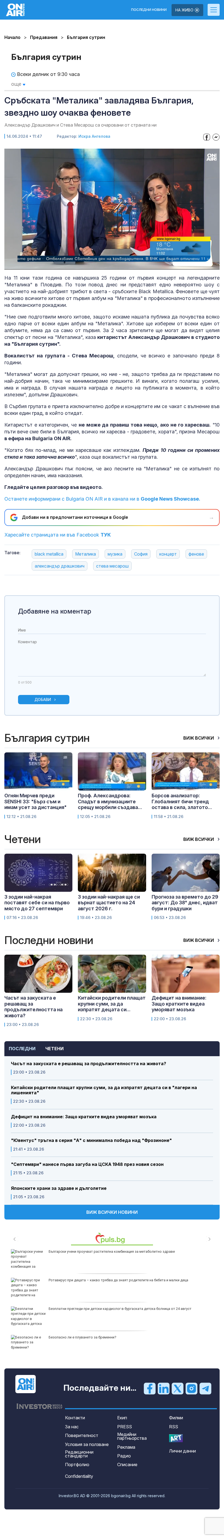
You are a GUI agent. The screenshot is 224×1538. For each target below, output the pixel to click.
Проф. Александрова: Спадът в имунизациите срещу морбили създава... (110, 801)
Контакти (75, 1418)
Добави (42, 699)
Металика (85, 554)
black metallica (49, 554)
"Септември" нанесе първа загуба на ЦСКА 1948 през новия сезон (87, 1164)
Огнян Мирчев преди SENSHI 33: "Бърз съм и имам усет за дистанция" (35, 801)
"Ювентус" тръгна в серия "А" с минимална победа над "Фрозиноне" (91, 1140)
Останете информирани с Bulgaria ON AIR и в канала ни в (102, 499)
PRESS (124, 1427)
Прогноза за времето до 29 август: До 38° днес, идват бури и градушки (185, 902)
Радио (124, 1456)
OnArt (176, 1438)
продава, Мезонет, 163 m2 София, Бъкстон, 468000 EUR (94, 1280)
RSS (173, 1427)
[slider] (98, 264)
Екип (122, 1418)
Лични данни (182, 1451)
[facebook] (150, 1388)
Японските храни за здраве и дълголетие (59, 1188)
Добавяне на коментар (54, 611)
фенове (196, 554)
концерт (168, 554)
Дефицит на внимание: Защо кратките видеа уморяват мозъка (84, 1116)
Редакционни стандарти (79, 1454)
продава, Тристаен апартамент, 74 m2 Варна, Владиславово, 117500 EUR (109, 1309)
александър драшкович (59, 566)
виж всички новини (112, 1212)
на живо (184, 10)
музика (115, 554)
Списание (127, 1464)
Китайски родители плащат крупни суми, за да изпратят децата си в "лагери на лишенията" (104, 1090)
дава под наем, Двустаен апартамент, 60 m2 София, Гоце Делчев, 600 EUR (110, 1251)
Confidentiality (79, 1476)
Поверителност (81, 1435)
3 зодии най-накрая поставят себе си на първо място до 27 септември (37, 902)
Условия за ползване (87, 1444)
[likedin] (164, 1388)
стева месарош (112, 566)
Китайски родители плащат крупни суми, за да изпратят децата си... (112, 1003)
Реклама (126, 1447)
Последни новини (149, 9)
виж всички (199, 738)
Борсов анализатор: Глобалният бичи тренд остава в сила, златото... (182, 801)
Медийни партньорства (132, 1436)
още (17, 84)
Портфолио (77, 1464)
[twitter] (178, 1388)
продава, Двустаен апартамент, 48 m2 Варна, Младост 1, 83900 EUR (105, 1337)
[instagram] (191, 1388)
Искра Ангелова (94, 136)
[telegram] (205, 1388)
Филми (176, 1418)
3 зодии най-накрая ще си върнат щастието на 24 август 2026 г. (109, 902)
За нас (72, 1427)
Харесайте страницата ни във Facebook (57, 535)
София (141, 554)
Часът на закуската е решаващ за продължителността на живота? (88, 1063)
